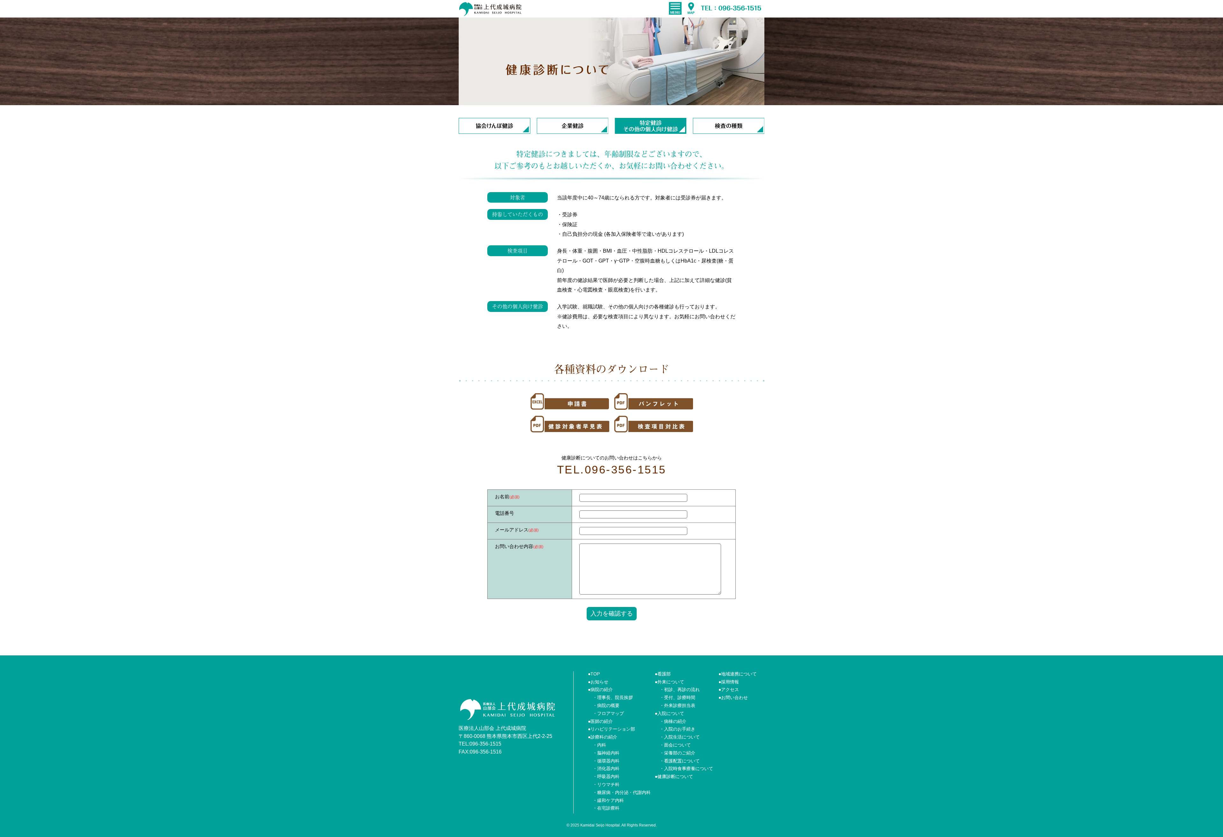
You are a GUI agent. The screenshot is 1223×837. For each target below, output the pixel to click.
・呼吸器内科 (606, 776)
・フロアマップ (608, 713)
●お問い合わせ (733, 697)
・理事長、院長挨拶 (613, 697)
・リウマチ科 (606, 784)
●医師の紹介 (600, 721)
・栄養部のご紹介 (677, 752)
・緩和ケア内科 (608, 800)
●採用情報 (729, 681)
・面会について (675, 744)
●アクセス (729, 689)
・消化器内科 (606, 768)
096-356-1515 (485, 744)
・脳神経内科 (606, 752)
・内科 (599, 744)
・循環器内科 (606, 760)
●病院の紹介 (600, 689)
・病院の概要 (606, 705)
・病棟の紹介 (673, 721)
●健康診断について (674, 776)
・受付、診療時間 (677, 697)
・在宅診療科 (606, 808)
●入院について (669, 713)
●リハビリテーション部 (611, 729)
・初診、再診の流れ (680, 689)
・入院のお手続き (677, 729)
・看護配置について (680, 760)
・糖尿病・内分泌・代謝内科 (622, 792)
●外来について (669, 681)
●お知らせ (598, 681)
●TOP (594, 673)
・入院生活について (680, 737)
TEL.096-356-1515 (611, 469)
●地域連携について (738, 673)
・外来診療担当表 (677, 705)
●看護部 (663, 673)
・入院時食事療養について (686, 768)
